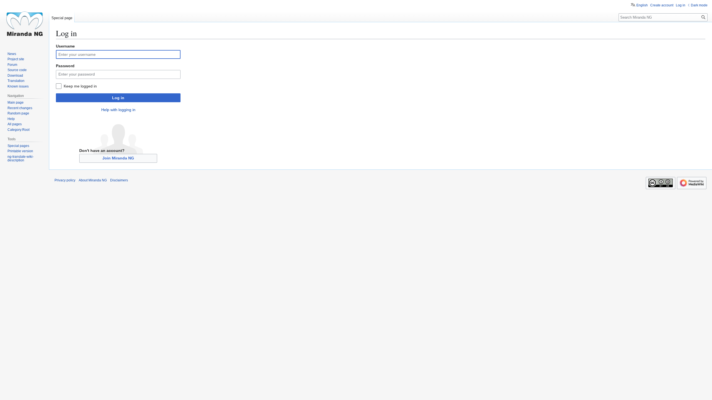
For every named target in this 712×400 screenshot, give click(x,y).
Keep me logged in (80, 86)
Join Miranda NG (118, 158)
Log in (118, 98)
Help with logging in (118, 110)
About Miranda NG (93, 180)
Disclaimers (119, 180)
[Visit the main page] (24, 22)
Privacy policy (65, 180)
